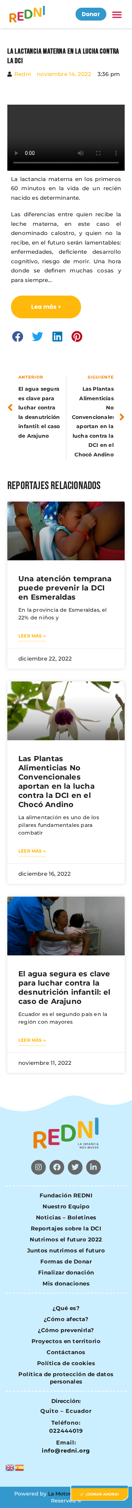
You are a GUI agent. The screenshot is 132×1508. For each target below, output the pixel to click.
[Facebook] (57, 1167)
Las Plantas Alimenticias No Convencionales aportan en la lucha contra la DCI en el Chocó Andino (56, 781)
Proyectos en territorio (66, 1341)
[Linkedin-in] (93, 1167)
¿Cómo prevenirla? (66, 1330)
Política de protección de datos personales (66, 1378)
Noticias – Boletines (66, 1217)
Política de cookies (66, 1363)
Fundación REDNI (66, 1195)
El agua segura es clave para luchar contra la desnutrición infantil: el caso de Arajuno (64, 987)
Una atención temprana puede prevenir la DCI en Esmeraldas (64, 587)
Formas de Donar (66, 1261)
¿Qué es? (66, 1308)
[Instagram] (38, 1167)
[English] (10, 1466)
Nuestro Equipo (66, 1206)
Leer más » (32, 636)
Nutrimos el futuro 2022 (66, 1239)
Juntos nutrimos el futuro (66, 1250)
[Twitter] (75, 1167)
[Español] (20, 1466)
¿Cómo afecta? (66, 1319)
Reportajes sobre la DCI (66, 1228)
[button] (117, 14)
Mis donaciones (66, 1283)
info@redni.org (66, 1450)
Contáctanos (66, 1352)
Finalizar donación (66, 1272)
